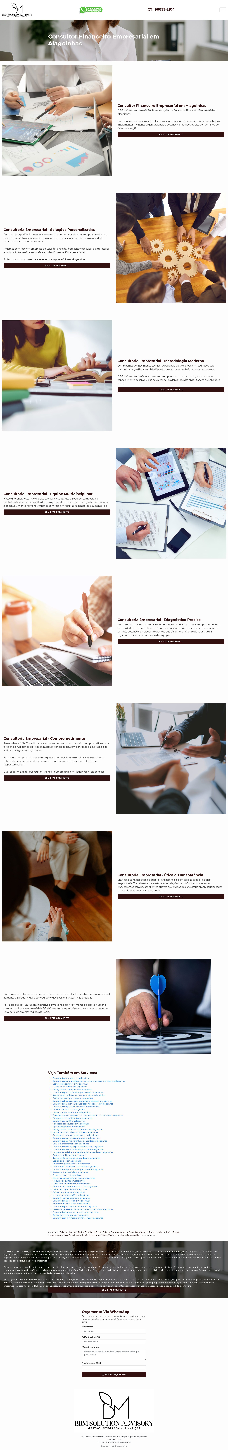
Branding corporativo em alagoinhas (70, 1189)
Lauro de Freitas (76, 1232)
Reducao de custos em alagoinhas (69, 1181)
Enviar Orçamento (115, 1374)
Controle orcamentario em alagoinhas (71, 1144)
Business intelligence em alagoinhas (70, 1155)
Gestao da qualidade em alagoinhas (70, 1087)
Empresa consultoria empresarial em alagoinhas (75, 1135)
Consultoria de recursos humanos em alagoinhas (76, 1212)
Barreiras (52, 1235)
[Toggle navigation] (222, 9)
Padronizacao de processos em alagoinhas (73, 1098)
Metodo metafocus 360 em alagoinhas (71, 1195)
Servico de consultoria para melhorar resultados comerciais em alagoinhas (88, 1115)
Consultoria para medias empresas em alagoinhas (76, 1138)
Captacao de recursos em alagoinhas (70, 1084)
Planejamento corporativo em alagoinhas (72, 1089)
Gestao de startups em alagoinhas (69, 1192)
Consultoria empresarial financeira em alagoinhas (76, 1107)
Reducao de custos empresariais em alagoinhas (75, 1186)
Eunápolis (121, 1235)
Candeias (131, 1235)
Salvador (64, 1232)
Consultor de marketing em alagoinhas (71, 1198)
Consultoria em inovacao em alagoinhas (71, 1078)
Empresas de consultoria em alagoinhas (71, 1204)
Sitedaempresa (121, 1446)
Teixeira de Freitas (93, 1232)
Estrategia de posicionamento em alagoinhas (74, 1178)
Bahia (139, 1235)
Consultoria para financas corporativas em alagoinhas (78, 1092)
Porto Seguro (74, 1235)
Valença (112, 1235)
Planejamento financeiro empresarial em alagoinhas (77, 1129)
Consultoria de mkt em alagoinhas (69, 1121)
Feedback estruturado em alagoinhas (71, 1124)
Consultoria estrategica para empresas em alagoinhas (78, 1147)
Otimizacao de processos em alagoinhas (71, 1184)
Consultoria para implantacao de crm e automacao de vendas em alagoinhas (89, 1081)
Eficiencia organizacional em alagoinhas (71, 1164)
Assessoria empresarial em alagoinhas (70, 1172)
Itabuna (161, 1232)
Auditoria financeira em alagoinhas (69, 1109)
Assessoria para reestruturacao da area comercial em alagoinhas (83, 1209)
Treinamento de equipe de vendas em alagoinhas (76, 1158)
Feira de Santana (111, 1232)
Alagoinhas (62, 1235)
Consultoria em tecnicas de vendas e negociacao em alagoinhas (83, 1104)
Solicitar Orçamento (171, 134)
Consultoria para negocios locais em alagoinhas (75, 1206)
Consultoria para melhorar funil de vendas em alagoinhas (80, 1141)
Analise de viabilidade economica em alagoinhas (75, 1132)
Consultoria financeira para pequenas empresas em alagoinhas (82, 1101)
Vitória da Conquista (129, 1232)
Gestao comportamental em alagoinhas (71, 1112)
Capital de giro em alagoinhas (67, 1161)
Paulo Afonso (101, 1235)
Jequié (176, 1232)
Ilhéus (169, 1232)
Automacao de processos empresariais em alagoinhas (78, 1169)
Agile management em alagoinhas (69, 1127)
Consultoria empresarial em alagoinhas (71, 1201)
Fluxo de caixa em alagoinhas (67, 1175)
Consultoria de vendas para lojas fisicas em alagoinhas (78, 1149)
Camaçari (143, 1232)
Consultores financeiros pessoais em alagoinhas (75, 1166)
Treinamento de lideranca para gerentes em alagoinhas (79, 1095)
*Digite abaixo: (91, 1363)
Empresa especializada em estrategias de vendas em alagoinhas (83, 1152)
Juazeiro (153, 1232)
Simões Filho (88, 1235)
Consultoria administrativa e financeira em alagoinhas (78, 1218)
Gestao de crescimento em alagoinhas (71, 1215)
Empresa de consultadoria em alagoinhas (72, 1118)
